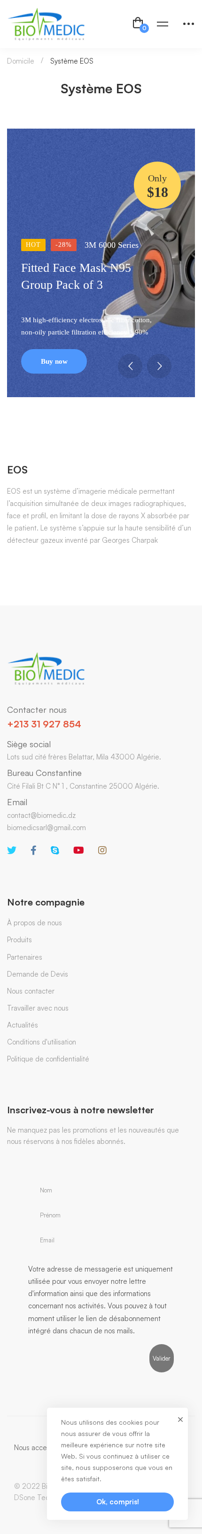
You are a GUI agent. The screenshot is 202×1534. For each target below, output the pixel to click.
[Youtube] (79, 850)
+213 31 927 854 (44, 724)
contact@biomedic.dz (41, 815)
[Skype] (55, 850)
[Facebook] (33, 850)
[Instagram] (102, 850)
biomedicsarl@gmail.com (46, 827)
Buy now (54, 361)
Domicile (20, 61)
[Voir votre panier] (138, 24)
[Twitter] (11, 850)
